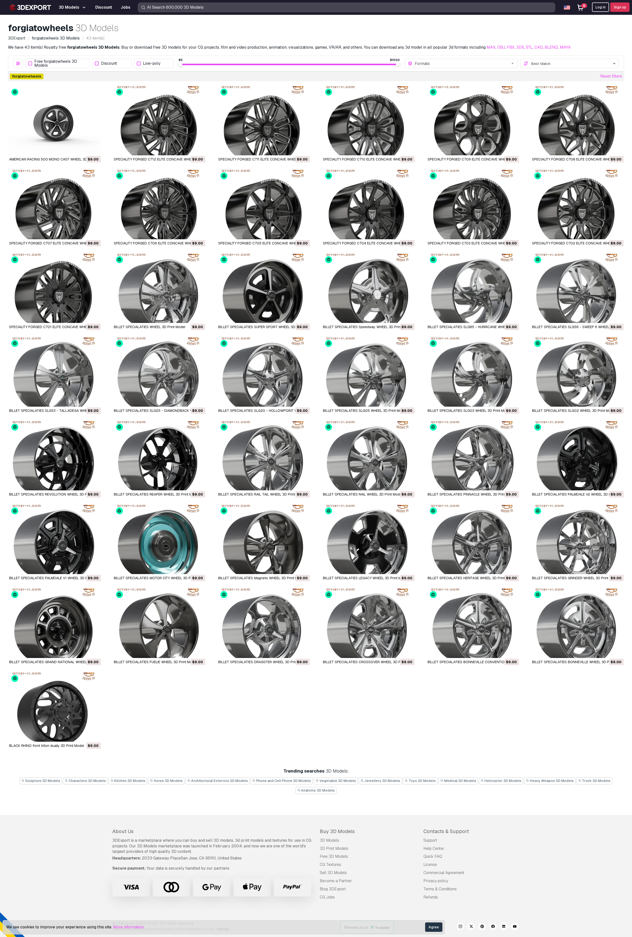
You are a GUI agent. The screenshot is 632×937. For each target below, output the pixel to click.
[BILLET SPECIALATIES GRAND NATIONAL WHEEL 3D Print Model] (54, 623)
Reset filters (611, 76)
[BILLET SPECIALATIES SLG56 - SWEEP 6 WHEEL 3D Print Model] (577, 288)
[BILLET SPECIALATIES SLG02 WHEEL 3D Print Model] (577, 372)
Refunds (430, 897)
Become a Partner (336, 880)
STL (529, 47)
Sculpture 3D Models (42, 780)
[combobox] (464, 63)
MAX (491, 47)
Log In (600, 7)
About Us (123, 831)
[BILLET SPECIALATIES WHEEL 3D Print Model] (159, 288)
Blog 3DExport (333, 889)
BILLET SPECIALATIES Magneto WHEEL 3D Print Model (261, 578)
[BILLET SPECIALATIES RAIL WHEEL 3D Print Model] (368, 455)
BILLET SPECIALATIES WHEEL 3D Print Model (149, 327)
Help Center (433, 848)
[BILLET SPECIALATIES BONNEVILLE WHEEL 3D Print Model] (577, 623)
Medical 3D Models (459, 780)
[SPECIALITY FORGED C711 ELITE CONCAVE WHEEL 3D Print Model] (263, 120)
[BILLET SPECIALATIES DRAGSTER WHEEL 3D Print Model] (263, 623)
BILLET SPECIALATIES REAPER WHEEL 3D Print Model (156, 494)
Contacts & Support (446, 831)
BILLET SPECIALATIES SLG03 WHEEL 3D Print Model (469, 410)
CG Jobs (327, 897)
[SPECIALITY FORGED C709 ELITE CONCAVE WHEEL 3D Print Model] (473, 120)
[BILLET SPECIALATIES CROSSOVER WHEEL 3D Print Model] (368, 623)
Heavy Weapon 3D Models (551, 780)
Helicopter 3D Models (502, 780)
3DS (520, 47)
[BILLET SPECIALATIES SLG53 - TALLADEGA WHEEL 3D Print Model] (54, 372)
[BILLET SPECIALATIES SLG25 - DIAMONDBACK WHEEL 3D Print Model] (159, 372)
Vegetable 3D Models (337, 780)
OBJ (501, 47)
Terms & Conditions (440, 889)
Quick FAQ (432, 856)
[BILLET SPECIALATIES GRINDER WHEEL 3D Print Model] (577, 539)
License (430, 864)
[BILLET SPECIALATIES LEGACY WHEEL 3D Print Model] (368, 539)
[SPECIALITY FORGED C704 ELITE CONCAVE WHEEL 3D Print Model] (368, 204)
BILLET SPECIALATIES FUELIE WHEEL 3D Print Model (155, 662)
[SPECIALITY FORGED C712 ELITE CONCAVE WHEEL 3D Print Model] (159, 120)
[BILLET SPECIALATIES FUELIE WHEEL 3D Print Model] (159, 623)
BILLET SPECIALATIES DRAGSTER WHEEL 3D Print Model (263, 662)
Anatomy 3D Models (317, 790)
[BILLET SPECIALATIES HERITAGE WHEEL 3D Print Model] (473, 539)
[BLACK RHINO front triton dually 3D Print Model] (54, 707)
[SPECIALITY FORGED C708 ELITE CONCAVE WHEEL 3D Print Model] (577, 120)
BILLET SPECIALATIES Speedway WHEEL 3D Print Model (367, 327)
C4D (538, 47)
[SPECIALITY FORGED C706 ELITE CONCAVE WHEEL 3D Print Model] (159, 204)
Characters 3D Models (87, 780)
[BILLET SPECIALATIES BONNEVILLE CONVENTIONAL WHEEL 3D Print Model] (473, 623)
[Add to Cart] (83, 148)
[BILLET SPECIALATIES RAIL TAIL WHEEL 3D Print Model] (263, 455)
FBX (510, 47)
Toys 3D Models (422, 780)
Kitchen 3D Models (129, 780)
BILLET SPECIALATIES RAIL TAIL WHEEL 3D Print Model (262, 494)
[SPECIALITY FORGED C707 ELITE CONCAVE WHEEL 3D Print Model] (54, 204)
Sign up (620, 7)
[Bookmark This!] (93, 148)
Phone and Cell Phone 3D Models (283, 780)
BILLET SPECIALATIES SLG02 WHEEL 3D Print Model (573, 410)
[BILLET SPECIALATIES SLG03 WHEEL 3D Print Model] (473, 372)
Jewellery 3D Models (381, 780)
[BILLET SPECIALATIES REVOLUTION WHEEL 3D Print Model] (54, 455)
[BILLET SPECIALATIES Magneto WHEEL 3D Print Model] (263, 539)
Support (430, 840)
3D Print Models (334, 848)
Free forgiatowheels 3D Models (55, 63)
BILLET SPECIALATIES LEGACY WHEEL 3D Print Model (365, 578)
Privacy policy (435, 880)
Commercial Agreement (443, 872)
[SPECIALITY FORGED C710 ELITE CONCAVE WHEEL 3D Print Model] (368, 120)
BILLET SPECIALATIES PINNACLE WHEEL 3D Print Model (472, 494)
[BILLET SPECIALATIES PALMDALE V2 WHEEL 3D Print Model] (577, 455)
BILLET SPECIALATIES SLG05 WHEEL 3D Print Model (364, 410)
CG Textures (330, 864)
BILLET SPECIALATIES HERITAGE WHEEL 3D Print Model (471, 578)
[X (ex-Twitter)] (471, 927)
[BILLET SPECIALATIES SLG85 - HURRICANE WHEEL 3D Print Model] (473, 288)
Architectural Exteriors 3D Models (219, 780)
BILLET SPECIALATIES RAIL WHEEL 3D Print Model (362, 494)
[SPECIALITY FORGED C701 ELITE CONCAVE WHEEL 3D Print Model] (54, 288)
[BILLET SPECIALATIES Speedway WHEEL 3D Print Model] (368, 288)
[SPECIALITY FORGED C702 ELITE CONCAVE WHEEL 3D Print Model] (577, 204)
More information (128, 927)
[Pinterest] (482, 927)
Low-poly (151, 63)
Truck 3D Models (596, 780)
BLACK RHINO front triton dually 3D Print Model (46, 745)
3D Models (329, 840)
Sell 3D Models (333, 872)
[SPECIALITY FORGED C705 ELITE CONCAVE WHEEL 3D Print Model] (263, 204)
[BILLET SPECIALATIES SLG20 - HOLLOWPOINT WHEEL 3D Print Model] (263, 372)
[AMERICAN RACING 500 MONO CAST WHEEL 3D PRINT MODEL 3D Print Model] (54, 120)
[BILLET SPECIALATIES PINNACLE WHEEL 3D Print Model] (473, 455)
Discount (109, 63)
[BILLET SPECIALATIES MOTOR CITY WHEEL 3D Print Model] (159, 539)
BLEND (551, 47)
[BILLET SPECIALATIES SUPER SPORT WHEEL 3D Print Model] (263, 288)
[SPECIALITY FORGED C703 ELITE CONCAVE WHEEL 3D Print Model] (473, 204)
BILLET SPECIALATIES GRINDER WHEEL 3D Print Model (575, 578)
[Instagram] (460, 927)
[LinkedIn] (504, 927)
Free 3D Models (334, 856)
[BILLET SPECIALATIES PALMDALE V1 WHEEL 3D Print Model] (54, 539)
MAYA (565, 47)
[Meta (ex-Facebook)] (493, 927)
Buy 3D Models (337, 831)
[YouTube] (515, 927)
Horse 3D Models (168, 780)
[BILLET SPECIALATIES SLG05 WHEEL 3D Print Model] (368, 372)
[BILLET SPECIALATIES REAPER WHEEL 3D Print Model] (159, 455)
